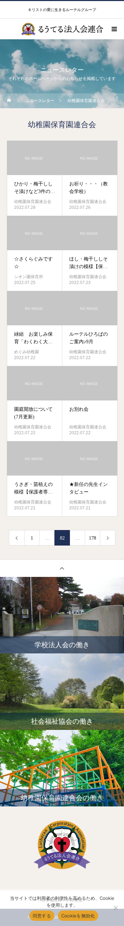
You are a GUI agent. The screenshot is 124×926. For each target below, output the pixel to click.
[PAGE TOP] (62, 568)
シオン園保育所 (28, 276)
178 (92, 538)
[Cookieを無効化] (115, 907)
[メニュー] (113, 29)
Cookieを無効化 (78, 915)
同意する (42, 915)
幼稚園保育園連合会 (32, 201)
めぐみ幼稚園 (26, 351)
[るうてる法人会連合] (62, 844)
